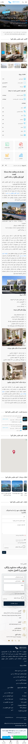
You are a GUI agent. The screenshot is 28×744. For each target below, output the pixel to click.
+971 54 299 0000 (9, 717)
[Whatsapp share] (5, 165)
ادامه (4, 552)
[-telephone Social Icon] (15, 640)
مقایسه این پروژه (21, 14)
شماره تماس (17, 628)
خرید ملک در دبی (17, 32)
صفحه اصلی (24, 32)
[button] (3, 52)
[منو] (26, 2)
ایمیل (19, 622)
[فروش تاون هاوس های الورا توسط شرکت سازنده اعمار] (14, 52)
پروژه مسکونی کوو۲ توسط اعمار (17, 494)
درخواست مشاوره (5, 419)
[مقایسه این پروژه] (2, 165)
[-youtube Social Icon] (9, 640)
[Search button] (23, 2)
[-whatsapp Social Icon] (19, 640)
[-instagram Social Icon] (12, 640)
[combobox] (22, 581)
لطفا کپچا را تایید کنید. (21, 542)
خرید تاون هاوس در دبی (7, 32)
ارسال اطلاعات (14, 603)
